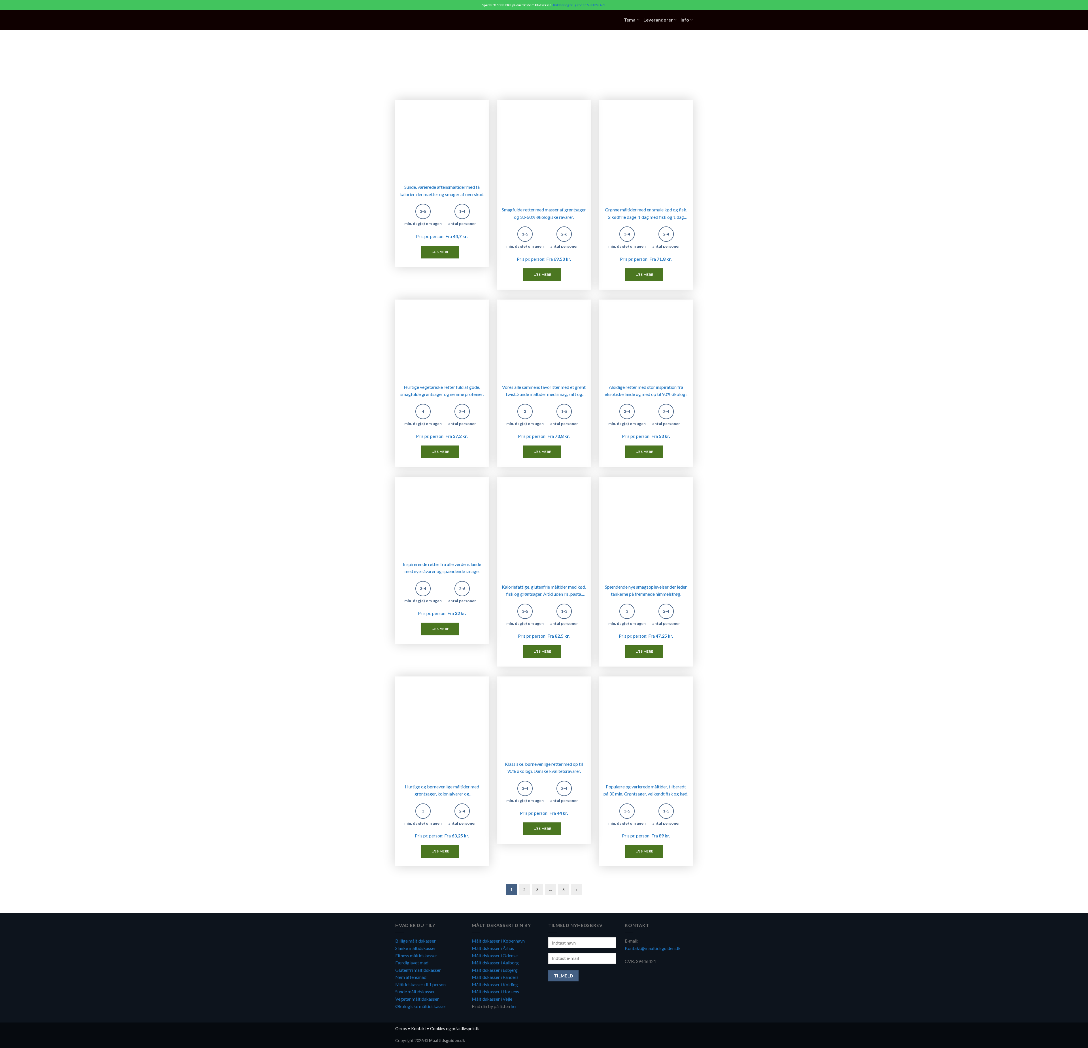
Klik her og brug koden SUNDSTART (579, 5)
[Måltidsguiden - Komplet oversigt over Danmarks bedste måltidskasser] (430, 20)
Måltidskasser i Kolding (495, 984)
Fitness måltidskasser (416, 955)
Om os (401, 1028)
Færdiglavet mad (411, 962)
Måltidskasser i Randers (495, 977)
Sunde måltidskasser (415, 991)
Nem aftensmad (410, 977)
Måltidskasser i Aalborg (495, 962)
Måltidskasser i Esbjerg (495, 970)
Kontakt (418, 1028)
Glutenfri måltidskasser (418, 970)
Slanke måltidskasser (415, 948)
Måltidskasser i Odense (495, 955)
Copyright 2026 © (430, 1040)
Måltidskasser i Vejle (492, 999)
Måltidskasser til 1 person (420, 984)
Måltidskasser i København (498, 940)
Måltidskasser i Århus (493, 948)
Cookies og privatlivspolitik (454, 1028)
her (514, 1006)
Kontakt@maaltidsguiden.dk (653, 948)
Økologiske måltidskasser (420, 1006)
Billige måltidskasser (415, 940)
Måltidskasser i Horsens (495, 991)
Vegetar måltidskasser (417, 999)
